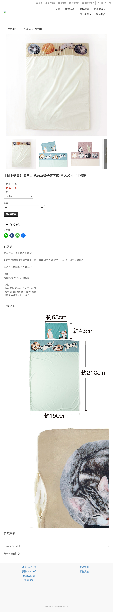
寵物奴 (38, 28)
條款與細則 (29, 575)
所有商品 (99, 9)
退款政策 (29, 580)
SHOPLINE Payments (61, 606)
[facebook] (11, 235)
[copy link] (23, 235)
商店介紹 (70, 9)
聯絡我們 (100, 14)
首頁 (57, 9)
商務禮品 (84, 9)
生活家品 (26, 28)
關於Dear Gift (29, 571)
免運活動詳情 (29, 567)
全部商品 (12, 28)
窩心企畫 (85, 14)
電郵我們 (84, 571)
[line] (6, 235)
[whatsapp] (17, 235)
